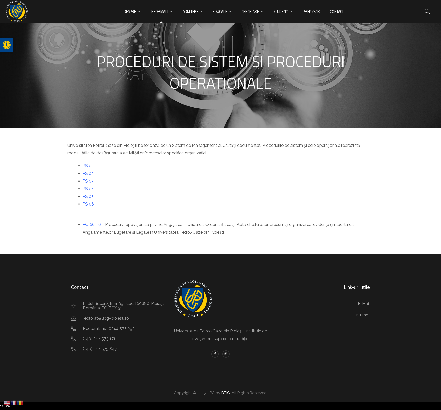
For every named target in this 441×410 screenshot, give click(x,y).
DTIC (225, 393)
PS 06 (88, 204)
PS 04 (88, 188)
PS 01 (88, 165)
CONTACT (337, 11)
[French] (13, 402)
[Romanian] (20, 402)
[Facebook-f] (215, 354)
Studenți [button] (280, 11)
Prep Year (311, 11)
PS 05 (88, 196)
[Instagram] (226, 354)
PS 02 (88, 173)
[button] (6, 45)
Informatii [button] (159, 11)
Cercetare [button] (250, 11)
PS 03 (88, 181)
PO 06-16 (92, 224)
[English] (7, 402)
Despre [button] (130, 11)
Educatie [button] (220, 11)
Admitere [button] (190, 11)
